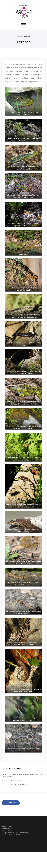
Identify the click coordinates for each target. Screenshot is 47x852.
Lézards (27, 37)
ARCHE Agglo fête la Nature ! (11, 780)
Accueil (19, 37)
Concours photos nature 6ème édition (15, 784)
